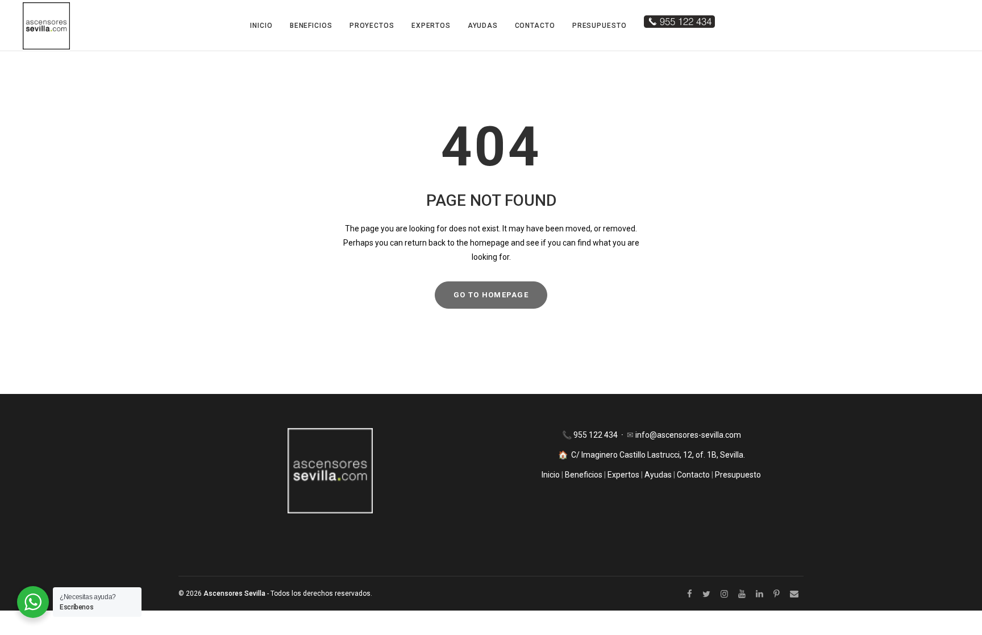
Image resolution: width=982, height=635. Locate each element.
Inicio (261, 26)
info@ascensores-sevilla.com (688, 434)
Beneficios (311, 26)
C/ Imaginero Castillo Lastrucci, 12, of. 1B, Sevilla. (658, 454)
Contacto (535, 26)
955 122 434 (596, 434)
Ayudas (482, 26)
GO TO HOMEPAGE (491, 294)
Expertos (431, 26)
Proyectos (371, 26)
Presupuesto (599, 26)
